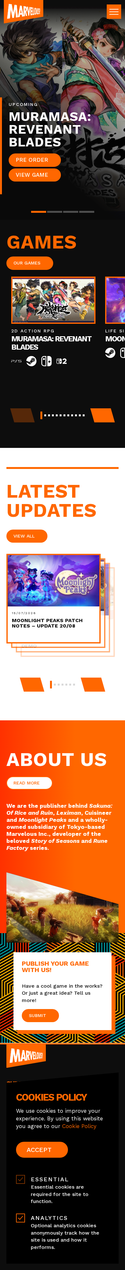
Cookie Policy (79, 1126)
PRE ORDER (32, 160)
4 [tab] (86, 212)
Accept (39, 1150)
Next (102, 415)
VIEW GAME (32, 175)
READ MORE (26, 782)
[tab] (41, 415)
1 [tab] (38, 212)
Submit (37, 1015)
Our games (26, 262)
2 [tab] (54, 212)
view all (24, 535)
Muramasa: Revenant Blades (51, 343)
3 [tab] (70, 212)
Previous (32, 685)
